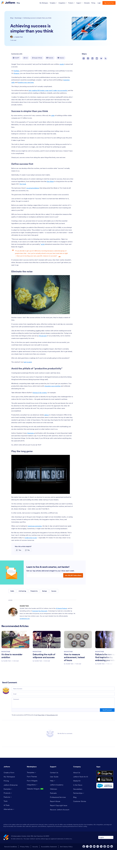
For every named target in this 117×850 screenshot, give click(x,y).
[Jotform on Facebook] (84, 846)
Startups (44, 591)
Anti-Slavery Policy (66, 847)
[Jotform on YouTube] (108, 846)
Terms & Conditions (10, 847)
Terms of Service (51, 715)
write (43, 244)
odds (52, 115)
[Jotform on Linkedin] (90, 846)
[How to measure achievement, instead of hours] (78, 639)
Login (99, 3)
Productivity (34, 591)
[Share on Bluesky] (101, 58)
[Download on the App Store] (104, 779)
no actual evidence (33, 188)
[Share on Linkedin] (92, 58)
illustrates (30, 433)
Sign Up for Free (109, 3)
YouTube (16, 71)
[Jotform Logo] (8, 2)
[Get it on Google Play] (104, 773)
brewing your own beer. (26, 82)
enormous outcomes (35, 526)
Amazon (16, 73)
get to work (28, 362)
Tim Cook (22, 184)
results (62, 64)
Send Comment (107, 710)
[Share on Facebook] (88, 58)
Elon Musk (50, 181)
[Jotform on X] (87, 846)
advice (46, 415)
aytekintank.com (25, 618)
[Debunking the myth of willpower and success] (47, 639)
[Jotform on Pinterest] (104, 846)
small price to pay (31, 538)
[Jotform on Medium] (94, 846)
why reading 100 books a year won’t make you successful (47, 90)
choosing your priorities (53, 386)
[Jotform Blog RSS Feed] (105, 58)
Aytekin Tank (19, 37)
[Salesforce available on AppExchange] (104, 785)
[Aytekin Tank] (11, 37)
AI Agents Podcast (61, 608)
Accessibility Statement (49, 847)
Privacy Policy (41, 715)
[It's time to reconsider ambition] (15, 639)
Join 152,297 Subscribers (73, 575)
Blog (18, 3)
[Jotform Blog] (97, 846)
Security (35, 847)
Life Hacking (22, 591)
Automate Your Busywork (39, 611)
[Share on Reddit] (97, 58)
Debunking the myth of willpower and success (44, 656)
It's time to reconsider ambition (11, 656)
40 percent (43, 336)
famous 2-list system (40, 392)
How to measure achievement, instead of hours (74, 657)
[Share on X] (83, 58)
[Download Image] (67, 311)
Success (53, 591)
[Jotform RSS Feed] (101, 846)
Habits (12, 591)
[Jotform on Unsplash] (111, 846)
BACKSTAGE (5, 651)
